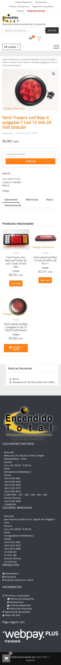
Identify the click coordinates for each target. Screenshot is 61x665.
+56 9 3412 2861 (12, 542)
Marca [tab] (49, 199)
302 (27, 494)
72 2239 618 (10, 551)
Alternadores (12, 573)
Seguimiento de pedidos (42, 6)
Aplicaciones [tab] (11, 199)
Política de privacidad (20, 608)
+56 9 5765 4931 (12, 478)
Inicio (4, 59)
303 (33, 494)
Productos (14, 59)
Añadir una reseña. (27, 133)
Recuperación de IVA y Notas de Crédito (33, 382)
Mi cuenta (10, 47)
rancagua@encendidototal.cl (19, 535)
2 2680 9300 (10, 494)
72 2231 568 (10, 555)
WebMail (30, 660)
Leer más (16, 283)
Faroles (12, 62)
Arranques (10, 576)
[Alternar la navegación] (56, 47)
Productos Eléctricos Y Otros (33, 59)
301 (21, 494)
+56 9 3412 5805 (12, 548)
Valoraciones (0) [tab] (13, 205)
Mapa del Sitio (12, 615)
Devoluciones (41, 2)
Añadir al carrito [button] (17, 348)
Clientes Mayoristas (23, 2)
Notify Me (30, 161)
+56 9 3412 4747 (12, 545)
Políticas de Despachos (19, 6)
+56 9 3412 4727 (12, 488)
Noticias (20, 10)
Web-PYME (41, 657)
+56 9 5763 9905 (12, 501)
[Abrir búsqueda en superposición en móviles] (30, 30)
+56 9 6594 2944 (12, 481)
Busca (16, 378)
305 (45, 494)
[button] (53, 74)
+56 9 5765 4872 (12, 491)
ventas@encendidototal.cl (17, 471)
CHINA (5, 190)
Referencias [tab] (32, 199)
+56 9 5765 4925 (12, 484)
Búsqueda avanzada (36, 10)
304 (39, 494)
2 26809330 (10, 504)
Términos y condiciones (17, 595)
